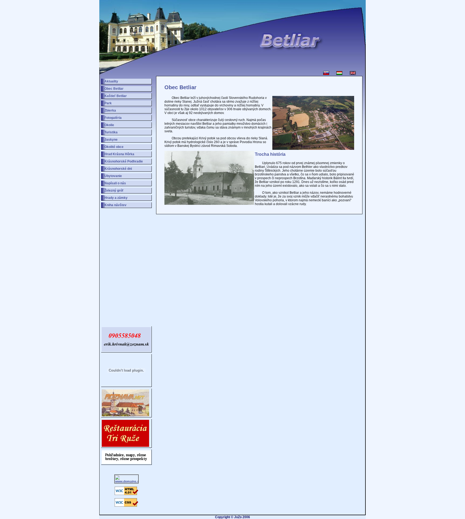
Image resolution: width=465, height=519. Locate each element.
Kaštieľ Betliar (115, 96)
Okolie (109, 125)
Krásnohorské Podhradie (123, 161)
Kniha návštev (115, 205)
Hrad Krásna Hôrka (119, 154)
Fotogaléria (113, 118)
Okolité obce (114, 147)
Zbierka (110, 110)
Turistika (111, 132)
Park (108, 103)
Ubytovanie (113, 176)
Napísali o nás (115, 183)
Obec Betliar (114, 89)
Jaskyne (111, 139)
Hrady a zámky (116, 198)
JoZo (238, 517)
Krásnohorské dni (118, 169)
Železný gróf (113, 190)
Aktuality (111, 81)
